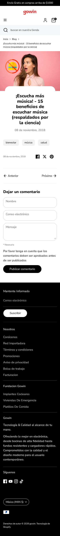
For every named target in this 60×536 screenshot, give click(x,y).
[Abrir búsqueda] (5, 30)
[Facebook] (5, 481)
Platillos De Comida (16, 407)
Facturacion (10, 375)
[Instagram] (16, 481)
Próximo (47, 176)
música (28, 142)
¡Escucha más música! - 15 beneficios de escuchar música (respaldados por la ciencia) (27, 45)
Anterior (12, 176)
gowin (32, 523)
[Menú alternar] (5, 20)
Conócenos (10, 337)
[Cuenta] (45, 19)
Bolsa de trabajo (14, 369)
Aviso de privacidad (16, 362)
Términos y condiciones (18, 350)
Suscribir (15, 313)
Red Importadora (14, 343)
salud (44, 142)
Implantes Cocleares (16, 394)
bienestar (11, 142)
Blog (14, 39)
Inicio (5, 39)
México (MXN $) (15, 502)
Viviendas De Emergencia (19, 400)
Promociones (11, 356)
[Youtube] (10, 481)
